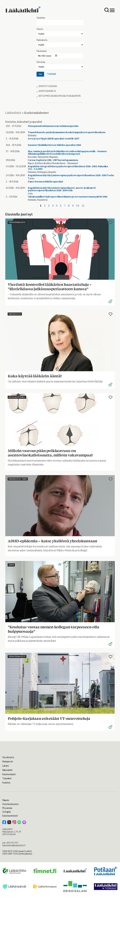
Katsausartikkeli (17, 397)
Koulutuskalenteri (36, 113)
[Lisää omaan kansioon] (110, 223)
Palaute (5, 800)
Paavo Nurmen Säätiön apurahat (45, 181)
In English (6, 811)
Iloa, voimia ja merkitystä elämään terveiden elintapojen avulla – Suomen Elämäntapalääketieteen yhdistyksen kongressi (67, 152)
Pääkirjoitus (15, 314)
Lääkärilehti (13, 113)
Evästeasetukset (10, 815)
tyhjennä (51, 74)
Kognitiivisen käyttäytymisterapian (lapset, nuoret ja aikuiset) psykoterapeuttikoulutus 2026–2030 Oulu (62, 189)
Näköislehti (7, 770)
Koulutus (6, 782)
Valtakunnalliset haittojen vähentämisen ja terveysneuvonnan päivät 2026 (67, 196)
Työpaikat (6, 778)
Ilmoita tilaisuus (48, 86)
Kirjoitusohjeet (9, 774)
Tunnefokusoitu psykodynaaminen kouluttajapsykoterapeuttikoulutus (66, 132)
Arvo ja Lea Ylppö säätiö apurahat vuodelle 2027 (53, 138)
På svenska (7, 808)
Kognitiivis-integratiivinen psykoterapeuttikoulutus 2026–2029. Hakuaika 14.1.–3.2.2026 (68, 167)
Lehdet (5, 765)
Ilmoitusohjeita (47, 91)
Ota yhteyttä (8, 757)
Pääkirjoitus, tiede (18, 479)
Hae (40, 74)
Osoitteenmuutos (10, 804)
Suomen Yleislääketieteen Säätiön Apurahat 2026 (54, 145)
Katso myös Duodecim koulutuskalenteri (60, 96)
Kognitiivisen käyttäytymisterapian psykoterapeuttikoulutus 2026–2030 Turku (71, 175)
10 (77, 205)
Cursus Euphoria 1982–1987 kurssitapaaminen (53, 160)
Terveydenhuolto (17, 222)
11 (83, 205)
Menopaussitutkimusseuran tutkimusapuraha (53, 126)
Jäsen (11, 565)
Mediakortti (7, 761)
